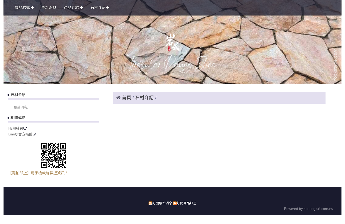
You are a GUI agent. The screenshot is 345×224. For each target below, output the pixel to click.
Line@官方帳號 (20, 134)
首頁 (126, 98)
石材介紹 (145, 98)
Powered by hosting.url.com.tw (308, 208)
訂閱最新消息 (162, 203)
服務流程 (21, 107)
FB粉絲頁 (15, 128)
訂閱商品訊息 (186, 203)
